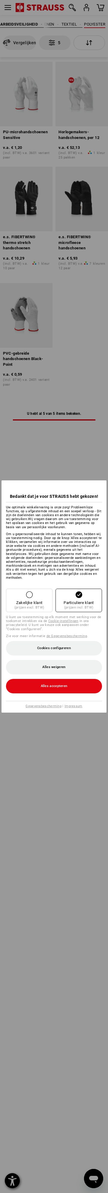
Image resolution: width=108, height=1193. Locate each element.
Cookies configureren (54, 648)
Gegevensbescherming (44, 706)
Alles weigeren (53, 667)
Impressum (73, 706)
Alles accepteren (54, 686)
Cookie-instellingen (63, 621)
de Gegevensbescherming (66, 636)
